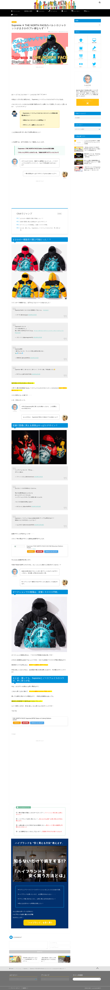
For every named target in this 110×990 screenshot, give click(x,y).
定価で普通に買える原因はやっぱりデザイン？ (33, 221)
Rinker (34, 548)
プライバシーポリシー (15, 988)
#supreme (18, 332)
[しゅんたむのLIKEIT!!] (55, 8)
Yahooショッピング (51, 551)
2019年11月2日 (32, 314)
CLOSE (59, 213)
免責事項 (24, 988)
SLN (14, 734)
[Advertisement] (40, 80)
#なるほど (46, 310)
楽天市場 (39, 551)
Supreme (14, 22)
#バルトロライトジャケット (47, 330)
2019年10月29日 (36, 506)
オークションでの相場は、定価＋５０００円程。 (34, 224)
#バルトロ (37, 330)
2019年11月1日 (38, 476)
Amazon (31, 551)
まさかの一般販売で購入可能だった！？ (31, 218)
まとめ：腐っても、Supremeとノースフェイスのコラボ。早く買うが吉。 (40, 229)
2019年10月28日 (39, 524)
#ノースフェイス (59, 330)
